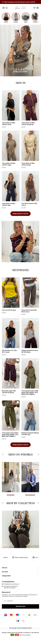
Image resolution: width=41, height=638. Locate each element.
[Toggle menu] (3, 8)
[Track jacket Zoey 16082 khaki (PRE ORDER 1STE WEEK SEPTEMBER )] (30, 373)
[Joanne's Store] (20, 7)
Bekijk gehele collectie (20, 214)
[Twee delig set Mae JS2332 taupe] (11, 146)
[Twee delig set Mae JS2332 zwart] (11, 105)
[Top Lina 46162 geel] (11, 293)
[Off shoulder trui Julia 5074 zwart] (11, 333)
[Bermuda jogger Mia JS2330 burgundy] (11, 373)
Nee (17, 635)
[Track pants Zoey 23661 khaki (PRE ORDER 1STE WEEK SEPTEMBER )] (11, 415)
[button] (3, 454)
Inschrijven (20, 606)
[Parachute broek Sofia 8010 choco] (30, 293)
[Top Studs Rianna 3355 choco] (30, 186)
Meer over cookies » (25, 635)
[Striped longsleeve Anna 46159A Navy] (30, 333)
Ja (12, 635)
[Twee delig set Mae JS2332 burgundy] (30, 105)
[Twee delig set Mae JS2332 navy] (11, 186)
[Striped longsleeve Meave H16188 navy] (30, 415)
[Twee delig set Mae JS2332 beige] (30, 146)
